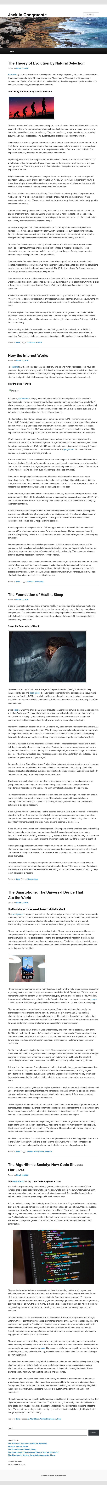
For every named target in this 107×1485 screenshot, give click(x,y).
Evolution (12, 74)
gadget (94, 998)
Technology (38, 581)
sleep (16, 709)
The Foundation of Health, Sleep (35, 594)
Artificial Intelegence (48, 1419)
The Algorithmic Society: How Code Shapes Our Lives (31, 1455)
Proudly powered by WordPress (53, 1475)
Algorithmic (18, 1181)
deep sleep (35, 692)
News (18, 342)
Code (59, 1419)
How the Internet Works (28, 355)
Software (48, 1151)
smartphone (17, 913)
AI (28, 1419)
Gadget (30, 1151)
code (43, 1347)
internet (15, 366)
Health (30, 879)
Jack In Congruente (27, 15)
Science (39, 342)
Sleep (35, 879)
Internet (30, 581)
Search (11, 1428)
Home (11, 51)
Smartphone (39, 1151)
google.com (69, 449)
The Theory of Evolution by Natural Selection (46, 63)
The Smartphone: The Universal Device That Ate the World (33, 1452)
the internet (23, 398)
